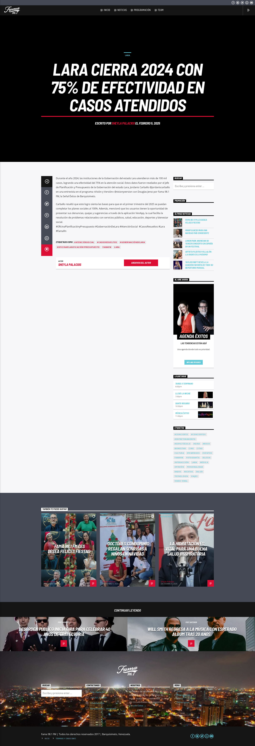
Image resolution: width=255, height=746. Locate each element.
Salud (199, 471)
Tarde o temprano (184, 383)
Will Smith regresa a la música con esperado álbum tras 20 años (191, 631)
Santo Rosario (182, 403)
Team (161, 10)
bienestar (180, 448)
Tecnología (181, 476)
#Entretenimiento (185, 439)
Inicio (107, 10)
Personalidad (195, 467)
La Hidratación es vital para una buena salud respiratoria (186, 549)
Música (204, 462)
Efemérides (193, 453)
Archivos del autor (141, 262)
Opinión (179, 467)
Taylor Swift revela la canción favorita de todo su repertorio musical (199, 265)
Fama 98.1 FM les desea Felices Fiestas (196, 221)
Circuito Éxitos (136, 705)
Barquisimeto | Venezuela (103, 708)
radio (178, 471)
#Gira (196, 443)
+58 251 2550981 (98, 697)
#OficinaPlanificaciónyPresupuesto (78, 247)
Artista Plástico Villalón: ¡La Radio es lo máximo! (198, 253)
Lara (127, 55)
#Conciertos (198, 434)
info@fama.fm (97, 703)
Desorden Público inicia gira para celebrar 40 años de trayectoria (64, 631)
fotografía (193, 457)
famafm (107, 247)
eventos (207, 453)
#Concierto (181, 434)
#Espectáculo (183, 443)
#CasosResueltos (107, 242)
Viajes (194, 476)
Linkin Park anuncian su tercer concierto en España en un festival (199, 243)
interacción (182, 462)
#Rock (206, 443)
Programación (142, 10)
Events (180, 698)
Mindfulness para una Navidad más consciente (197, 231)
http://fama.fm (97, 692)
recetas (188, 471)
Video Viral (181, 481)
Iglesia (206, 457)
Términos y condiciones (66, 738)
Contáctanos (183, 702)
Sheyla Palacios (123, 123)
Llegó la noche (183, 393)
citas (200, 448)
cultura (179, 453)
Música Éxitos (182, 413)
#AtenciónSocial (84, 242)
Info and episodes (194, 362)
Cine (191, 448)
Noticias (122, 10)
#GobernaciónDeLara (132, 242)
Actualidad (166, 516)
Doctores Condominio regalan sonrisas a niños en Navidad (128, 549)
